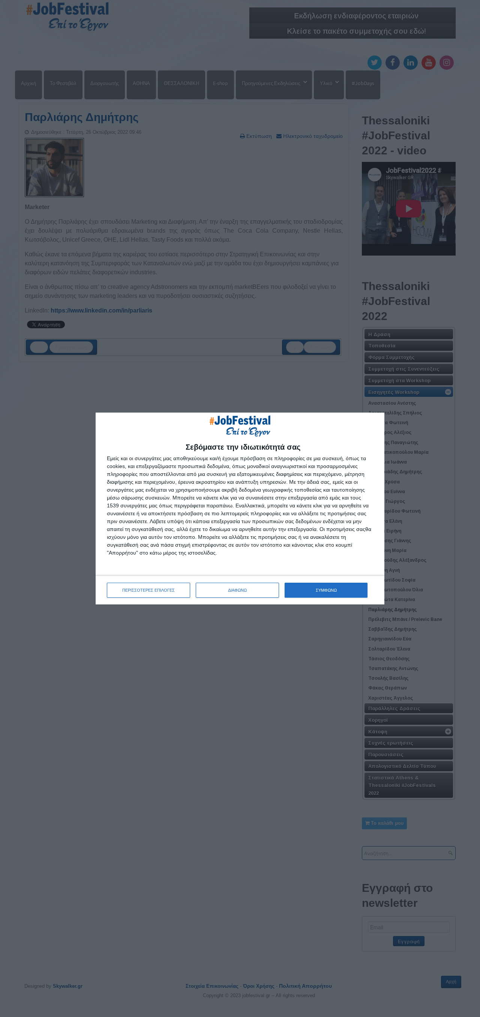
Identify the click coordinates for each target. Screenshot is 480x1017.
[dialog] (240, 508)
